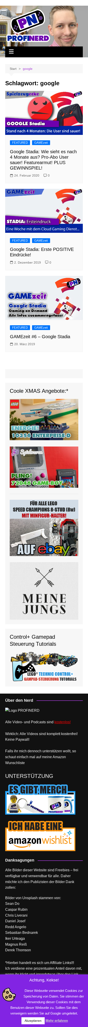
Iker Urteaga (15, 938)
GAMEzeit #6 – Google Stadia (40, 336)
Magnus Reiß (16, 944)
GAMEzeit (41, 142)
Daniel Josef (15, 921)
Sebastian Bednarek (21, 933)
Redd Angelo (15, 927)
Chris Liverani (16, 915)
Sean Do (12, 904)
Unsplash (30, 898)
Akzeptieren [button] (33, 1020)
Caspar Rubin (16, 909)
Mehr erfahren (57, 1020)
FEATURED (20, 142)
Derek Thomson (18, 950)
